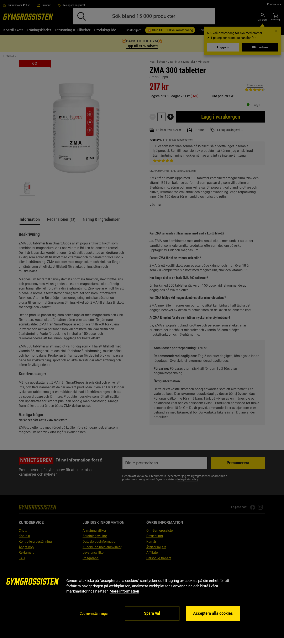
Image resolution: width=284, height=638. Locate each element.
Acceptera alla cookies (213, 613)
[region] (142, 599)
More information (124, 591)
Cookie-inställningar (94, 613)
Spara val (152, 613)
